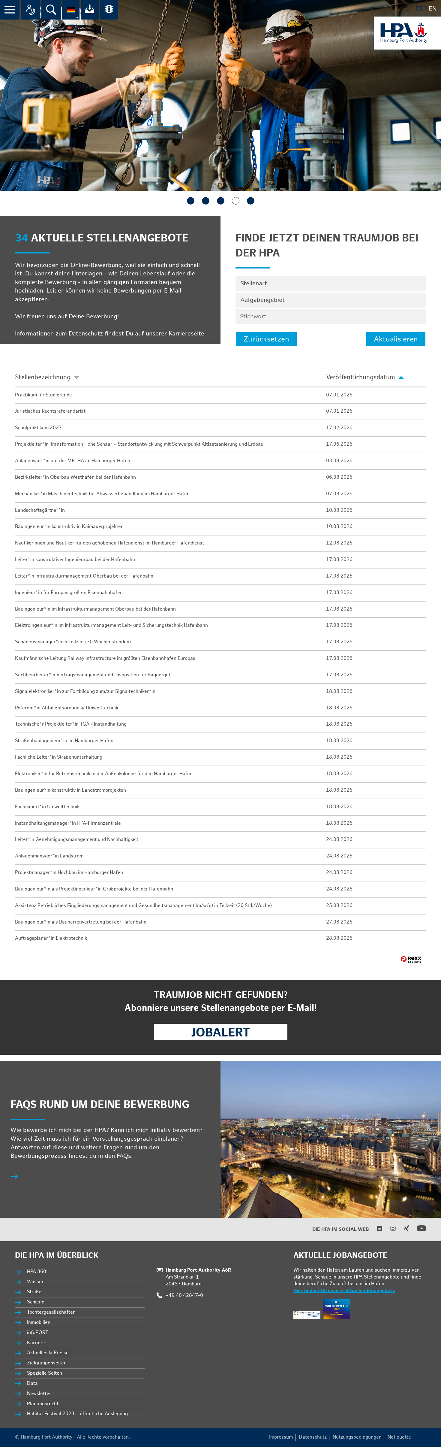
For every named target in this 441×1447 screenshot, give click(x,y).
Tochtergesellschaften (51, 1312)
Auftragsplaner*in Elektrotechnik (51, 938)
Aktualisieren (396, 339)
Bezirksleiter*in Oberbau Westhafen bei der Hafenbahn (75, 477)
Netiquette (399, 1437)
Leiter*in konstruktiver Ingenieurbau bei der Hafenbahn (75, 560)
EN (432, 8)
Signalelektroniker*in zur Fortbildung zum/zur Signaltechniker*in (85, 691)
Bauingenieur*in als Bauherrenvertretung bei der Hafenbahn (80, 922)
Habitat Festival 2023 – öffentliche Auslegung (77, 1414)
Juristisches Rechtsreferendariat (50, 411)
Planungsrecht (42, 1404)
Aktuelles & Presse (48, 1353)
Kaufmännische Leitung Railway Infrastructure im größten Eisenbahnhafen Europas (105, 658)
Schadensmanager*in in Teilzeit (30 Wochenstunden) (73, 642)
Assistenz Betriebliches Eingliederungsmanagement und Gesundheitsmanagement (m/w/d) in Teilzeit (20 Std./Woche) (143, 906)
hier (20, 342)
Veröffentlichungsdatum (360, 377)
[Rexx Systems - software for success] (411, 959)
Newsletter (39, 1394)
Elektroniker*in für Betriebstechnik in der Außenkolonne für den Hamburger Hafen (104, 774)
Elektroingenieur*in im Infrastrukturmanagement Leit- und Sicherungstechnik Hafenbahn (111, 625)
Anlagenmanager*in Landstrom (49, 856)
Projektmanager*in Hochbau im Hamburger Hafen (69, 872)
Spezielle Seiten (44, 1373)
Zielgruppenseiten (47, 1363)
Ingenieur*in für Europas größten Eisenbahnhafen (69, 593)
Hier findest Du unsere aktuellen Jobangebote (344, 1291)
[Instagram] (389, 1230)
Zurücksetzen (266, 339)
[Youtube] (418, 1231)
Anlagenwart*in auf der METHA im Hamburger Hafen (72, 461)
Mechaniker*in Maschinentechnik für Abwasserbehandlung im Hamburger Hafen (102, 494)
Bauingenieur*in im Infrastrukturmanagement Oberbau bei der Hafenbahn (95, 609)
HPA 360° (38, 1272)
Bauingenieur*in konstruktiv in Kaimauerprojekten (69, 526)
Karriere (36, 1343)
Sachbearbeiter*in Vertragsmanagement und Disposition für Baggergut (92, 675)
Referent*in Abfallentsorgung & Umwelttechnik (66, 708)
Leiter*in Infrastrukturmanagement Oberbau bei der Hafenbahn (84, 576)
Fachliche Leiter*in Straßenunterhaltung (58, 757)
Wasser (35, 1282)
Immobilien (38, 1322)
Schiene (35, 1302)
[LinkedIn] (375, 1230)
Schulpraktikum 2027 (38, 428)
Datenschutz (313, 1437)
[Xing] (403, 1230)
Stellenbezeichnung (42, 377)
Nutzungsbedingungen (357, 1437)
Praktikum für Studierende (43, 395)
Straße (34, 1292)
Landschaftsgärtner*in (40, 510)
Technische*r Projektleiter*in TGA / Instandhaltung (71, 724)
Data (32, 1383)
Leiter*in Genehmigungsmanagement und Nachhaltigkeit (76, 839)
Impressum (281, 1437)
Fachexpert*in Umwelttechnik (47, 807)
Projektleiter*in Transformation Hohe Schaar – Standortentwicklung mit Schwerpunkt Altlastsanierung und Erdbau (139, 444)
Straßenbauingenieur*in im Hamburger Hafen (64, 741)
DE (419, 8)
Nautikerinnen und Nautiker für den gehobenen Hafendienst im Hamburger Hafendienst (109, 543)
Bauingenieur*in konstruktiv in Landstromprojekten (70, 790)
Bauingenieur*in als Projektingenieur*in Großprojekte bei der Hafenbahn (94, 889)
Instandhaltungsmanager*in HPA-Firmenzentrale (68, 823)
